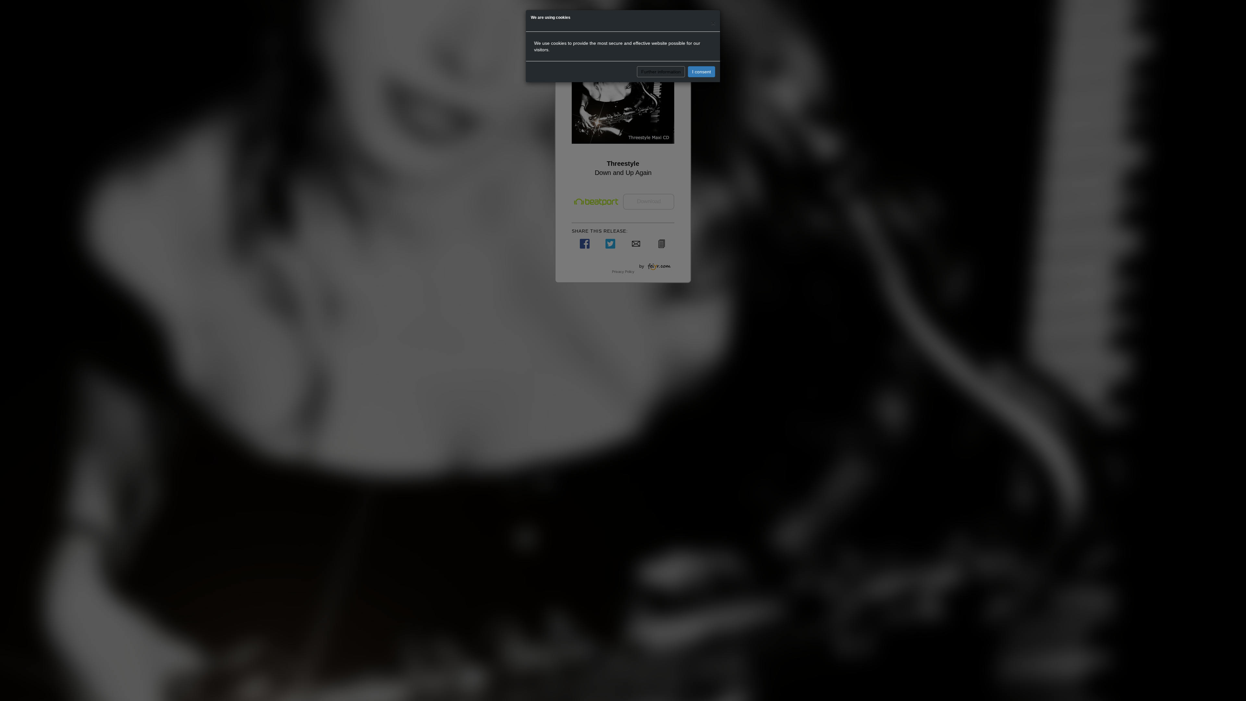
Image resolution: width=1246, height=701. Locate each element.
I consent (701, 71)
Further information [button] (661, 71)
